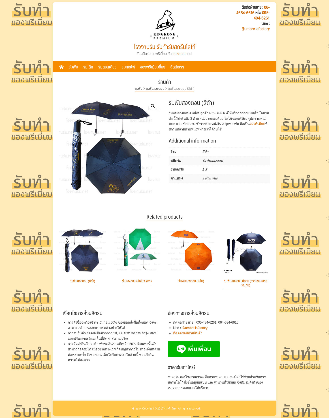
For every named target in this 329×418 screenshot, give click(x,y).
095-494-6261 (262, 15)
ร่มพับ (73, 66)
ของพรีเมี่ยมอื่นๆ (152, 66)
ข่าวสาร (136, 408)
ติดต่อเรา (177, 66)
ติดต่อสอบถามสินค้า (187, 333)
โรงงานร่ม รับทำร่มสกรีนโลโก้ (164, 46)
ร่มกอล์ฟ (128, 66)
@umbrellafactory (256, 28)
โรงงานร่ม (179, 53)
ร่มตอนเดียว (107, 66)
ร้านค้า (164, 81)
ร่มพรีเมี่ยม (257, 124)
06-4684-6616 (253, 10)
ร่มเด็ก (88, 66)
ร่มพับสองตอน (155, 88)
